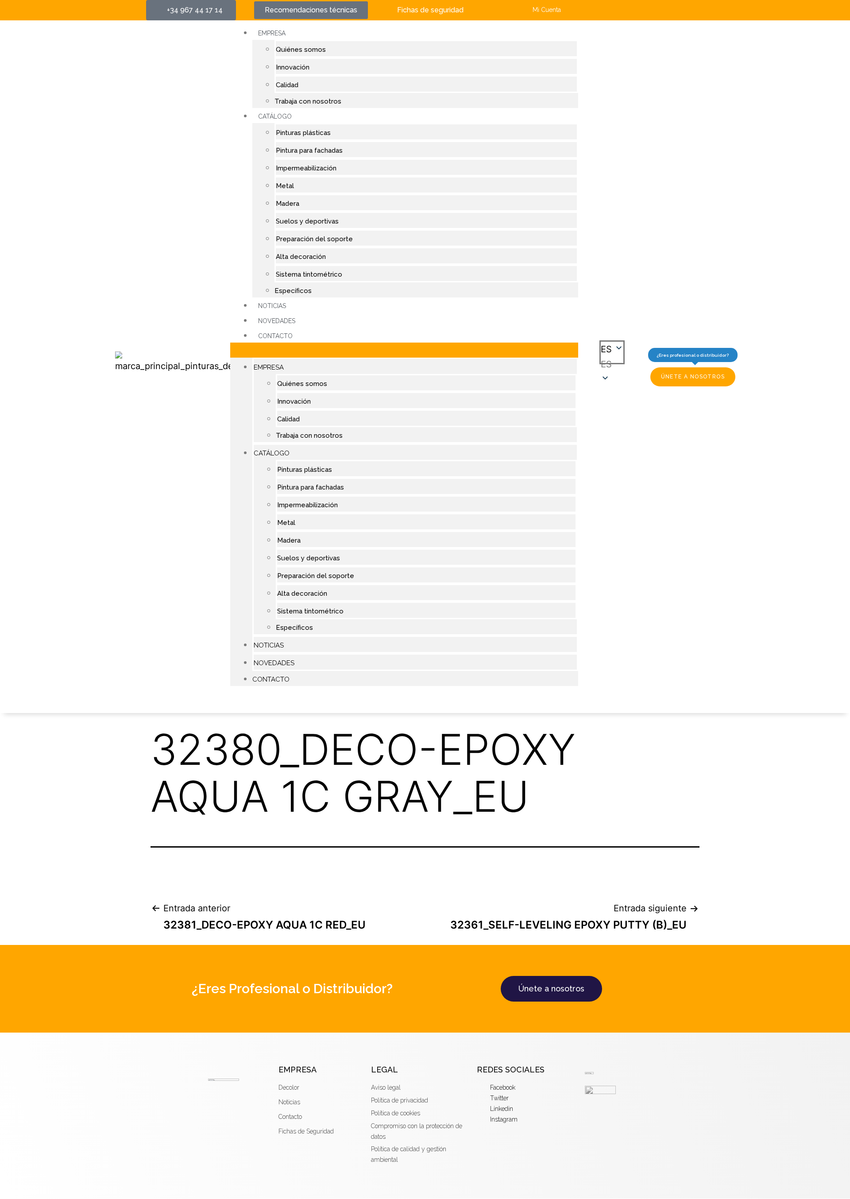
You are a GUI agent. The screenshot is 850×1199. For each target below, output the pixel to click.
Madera (287, 204)
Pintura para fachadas (309, 150)
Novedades (276, 320)
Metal (285, 186)
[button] (404, 350)
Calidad (287, 85)
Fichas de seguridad (430, 10)
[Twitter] (645, 9)
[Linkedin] (661, 9)
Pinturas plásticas (303, 133)
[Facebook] (628, 9)
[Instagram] (678, 9)
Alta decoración (301, 257)
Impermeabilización (306, 168)
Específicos (293, 291)
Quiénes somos (301, 50)
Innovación (292, 67)
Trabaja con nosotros (307, 101)
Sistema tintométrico (309, 274)
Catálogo (275, 116)
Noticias (272, 305)
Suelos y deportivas (307, 221)
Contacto (275, 335)
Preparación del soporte (314, 239)
